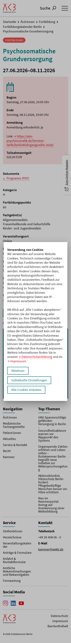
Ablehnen (18, 371)
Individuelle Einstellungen (29, 380)
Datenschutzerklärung (36, 357)
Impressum (18, 361)
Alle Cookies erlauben (26, 390)
